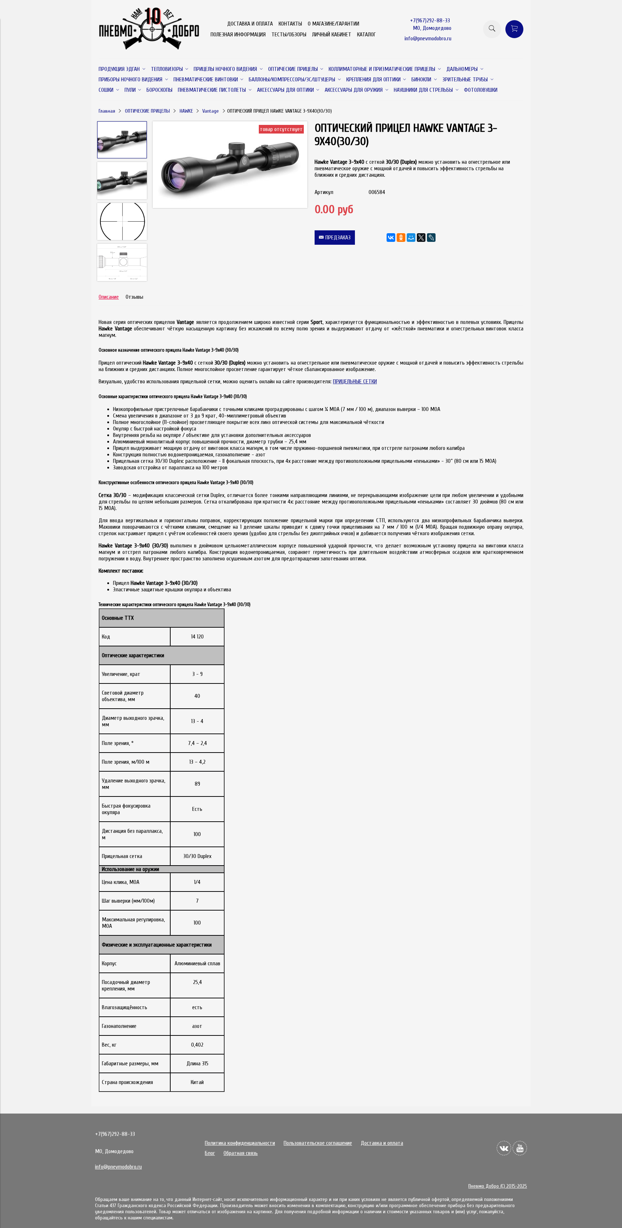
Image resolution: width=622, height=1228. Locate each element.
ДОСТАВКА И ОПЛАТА (250, 24)
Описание (109, 297)
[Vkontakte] (504, 1148)
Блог (210, 1153)
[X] (421, 237)
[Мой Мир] (411, 237)
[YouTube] (520, 1148)
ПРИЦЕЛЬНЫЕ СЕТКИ (355, 381)
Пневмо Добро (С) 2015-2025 (497, 1186)
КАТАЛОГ (366, 34)
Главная (107, 111)
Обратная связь (241, 1153)
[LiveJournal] (431, 237)
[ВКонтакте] (391, 237)
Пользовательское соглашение (318, 1143)
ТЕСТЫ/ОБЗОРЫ (288, 34)
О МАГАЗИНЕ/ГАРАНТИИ (333, 24)
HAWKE (186, 111)
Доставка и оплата (382, 1143)
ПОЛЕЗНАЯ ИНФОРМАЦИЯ (238, 34)
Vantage (210, 111)
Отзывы (134, 297)
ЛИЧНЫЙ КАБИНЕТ (331, 34)
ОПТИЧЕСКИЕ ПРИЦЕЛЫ (147, 111)
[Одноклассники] (401, 237)
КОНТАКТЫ (290, 24)
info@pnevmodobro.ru (428, 38)
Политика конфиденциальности (240, 1143)
